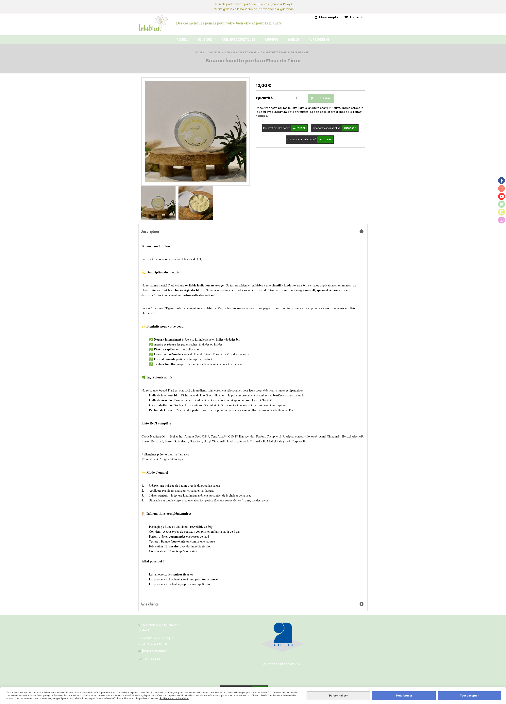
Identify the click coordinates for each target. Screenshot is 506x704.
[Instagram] (501, 188)
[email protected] (154, 651)
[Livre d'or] (501, 212)
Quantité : (265, 98)
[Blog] (501, 204)
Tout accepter (469, 695)
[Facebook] (501, 180)
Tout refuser (404, 695)
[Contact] (501, 220)
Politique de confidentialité (174, 698)
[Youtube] (501, 196)
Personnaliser (338, 695)
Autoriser (299, 128)
